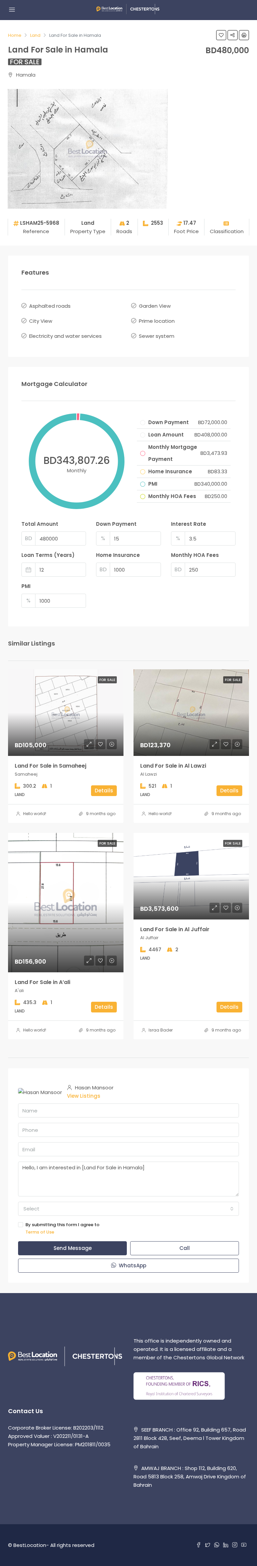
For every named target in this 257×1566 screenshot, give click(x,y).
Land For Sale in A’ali (42, 982)
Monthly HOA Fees (195, 555)
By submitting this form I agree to (62, 1228)
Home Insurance (118, 555)
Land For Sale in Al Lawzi (173, 766)
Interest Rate (188, 523)
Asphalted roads (50, 305)
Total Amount (39, 523)
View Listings (83, 1095)
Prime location (157, 320)
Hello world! (34, 813)
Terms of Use (39, 1232)
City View (40, 320)
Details (104, 790)
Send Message (73, 1248)
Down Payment (116, 523)
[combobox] (128, 1209)
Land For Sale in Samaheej (50, 766)
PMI (25, 586)
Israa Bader (161, 1030)
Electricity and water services (65, 335)
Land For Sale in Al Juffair (174, 929)
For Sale (24, 62)
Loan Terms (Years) (48, 555)
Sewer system (156, 335)
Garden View (155, 305)
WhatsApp (131, 1265)
